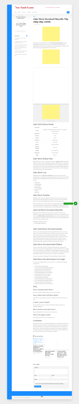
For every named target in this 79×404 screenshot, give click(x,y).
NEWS (34, 16)
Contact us (24, 12)
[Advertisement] (51, 34)
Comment (36, 367)
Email (53, 375)
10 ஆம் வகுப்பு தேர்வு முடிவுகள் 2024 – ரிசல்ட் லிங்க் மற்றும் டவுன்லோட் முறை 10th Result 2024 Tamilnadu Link (62, 354)
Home (16, 12)
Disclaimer (29, 12)
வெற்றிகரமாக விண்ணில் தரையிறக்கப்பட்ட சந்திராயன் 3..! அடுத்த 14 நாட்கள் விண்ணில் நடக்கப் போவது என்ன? (38, 349)
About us (19, 12)
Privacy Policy (34, 12)
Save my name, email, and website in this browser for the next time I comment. (50, 383)
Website (35, 379)
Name (35, 375)
